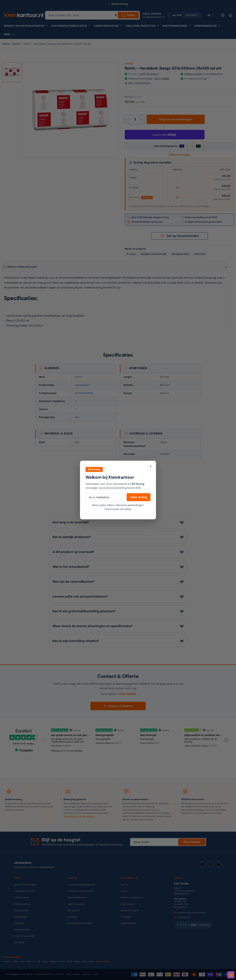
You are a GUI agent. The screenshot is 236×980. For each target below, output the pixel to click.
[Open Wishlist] (230, 974)
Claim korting (138, 497)
